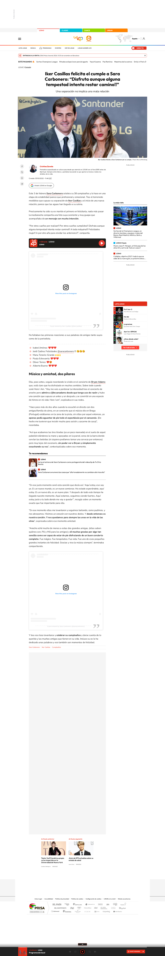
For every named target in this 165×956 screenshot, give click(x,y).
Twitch (91, 875)
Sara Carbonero (34, 647)
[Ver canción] (119, 310)
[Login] (144, 39)
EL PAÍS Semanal (104, 907)
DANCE (87, 30)
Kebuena (120, 907)
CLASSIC (65, 30)
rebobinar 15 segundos (75, 951)
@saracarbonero (66, 351)
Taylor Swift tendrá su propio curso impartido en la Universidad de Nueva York (52, 860)
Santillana (78, 904)
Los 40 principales (67, 904)
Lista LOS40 (23, 48)
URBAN (109, 30)
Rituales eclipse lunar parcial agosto (73, 62)
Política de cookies (77, 899)
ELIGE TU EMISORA (135, 951)
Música (33, 48)
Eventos (58, 48)
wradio (79, 907)
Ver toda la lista (129, 348)
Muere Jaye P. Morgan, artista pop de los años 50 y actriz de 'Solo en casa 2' (129, 247)
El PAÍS (57, 904)
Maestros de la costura (123, 62)
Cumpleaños (56, 647)
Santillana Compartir (90, 904)
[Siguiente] (146, 62)
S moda (96, 910)
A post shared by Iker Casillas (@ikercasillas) (66, 326)
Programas (47, 48)
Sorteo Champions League (47, 62)
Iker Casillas (46, 647)
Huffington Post (60, 907)
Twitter (22, 172)
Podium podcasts (77, 910)
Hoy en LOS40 (69, 48)
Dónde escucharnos (124, 899)
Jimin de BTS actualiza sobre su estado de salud (81, 859)
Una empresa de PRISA (37, 906)
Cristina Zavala (46, 166)
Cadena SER (99, 904)
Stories (96, 875)
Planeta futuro (112, 907)
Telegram (22, 184)
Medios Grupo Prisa (37, 911)
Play (82, 952)
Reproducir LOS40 (102, 243)
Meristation (117, 910)
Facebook (22, 166)
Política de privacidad (62, 899)
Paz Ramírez (107, 62)
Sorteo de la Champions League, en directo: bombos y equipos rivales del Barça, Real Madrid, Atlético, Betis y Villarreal (128, 234)
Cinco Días (87, 907)
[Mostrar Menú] (21, 38)
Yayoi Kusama (95, 62)
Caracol (122, 904)
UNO (72, 907)
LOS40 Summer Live (84, 48)
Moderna (66, 910)
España (134, 39)
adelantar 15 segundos (89, 951)
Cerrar (145, 55)
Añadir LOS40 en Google (43, 186)
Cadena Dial (96, 907)
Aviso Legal (38, 899)
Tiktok (73, 875)
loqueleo (106, 910)
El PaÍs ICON (87, 910)
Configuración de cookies (93, 899)
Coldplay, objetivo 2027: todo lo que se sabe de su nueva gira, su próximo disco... (129, 257)
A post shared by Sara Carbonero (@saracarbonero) (66, 626)
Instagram (69, 875)
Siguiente (95, 951)
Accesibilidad (48, 899)
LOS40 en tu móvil (110, 899)
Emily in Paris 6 (140, 62)
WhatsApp (22, 178)
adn (114, 904)
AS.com (107, 904)
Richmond (55, 910)
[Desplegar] (82, 944)
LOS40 (41, 30)
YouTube (78, 875)
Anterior (70, 951)
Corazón (28, 67)
